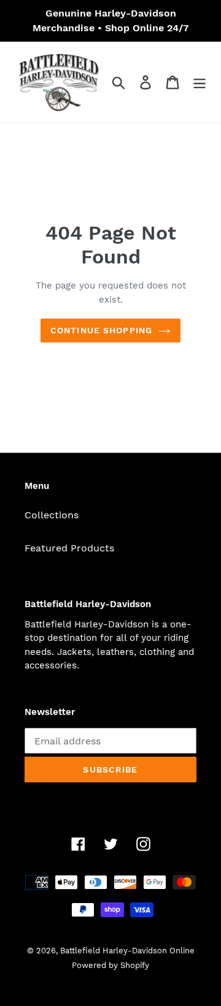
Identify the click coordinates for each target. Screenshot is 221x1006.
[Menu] (199, 82)
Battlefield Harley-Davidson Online (127, 950)
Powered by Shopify (110, 965)
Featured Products (69, 548)
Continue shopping (101, 330)
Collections (52, 515)
